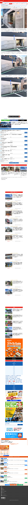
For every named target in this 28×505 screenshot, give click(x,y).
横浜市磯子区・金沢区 (8, 378)
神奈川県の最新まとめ (8, 375)
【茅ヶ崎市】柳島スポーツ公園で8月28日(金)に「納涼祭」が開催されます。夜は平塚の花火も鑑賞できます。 (17, 334)
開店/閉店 (11, 3)
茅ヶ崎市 (21, 382)
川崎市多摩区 (18, 378)
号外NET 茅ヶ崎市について (4, 495)
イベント (24, 3)
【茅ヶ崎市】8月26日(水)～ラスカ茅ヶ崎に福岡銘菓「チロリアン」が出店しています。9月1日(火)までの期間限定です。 (18, 322)
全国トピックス (2, 3)
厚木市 (6, 382)
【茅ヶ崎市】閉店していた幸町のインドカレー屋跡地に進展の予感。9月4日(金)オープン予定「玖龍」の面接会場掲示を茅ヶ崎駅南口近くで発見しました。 (18, 229)
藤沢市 (14, 382)
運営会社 (3, 488)
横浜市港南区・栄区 (14, 378)
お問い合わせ (3, 492)
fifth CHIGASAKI (18, 6)
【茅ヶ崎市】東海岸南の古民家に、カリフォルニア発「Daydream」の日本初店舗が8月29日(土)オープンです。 (18, 282)
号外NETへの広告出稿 (4, 491)
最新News (6, 3)
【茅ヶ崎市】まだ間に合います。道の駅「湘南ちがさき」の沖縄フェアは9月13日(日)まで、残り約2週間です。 (17, 310)
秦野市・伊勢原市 (10, 382)
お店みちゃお (17, 3)
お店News (14, 3)
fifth (20, 7)
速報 (26, 3)
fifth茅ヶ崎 (2, 178)
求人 (8, 3)
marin (5, 179)
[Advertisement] (14, 186)
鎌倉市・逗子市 (17, 382)
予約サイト (7, 75)
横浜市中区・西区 (13, 375)
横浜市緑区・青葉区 (18, 375)
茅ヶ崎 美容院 (5, 178)
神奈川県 (7, 5)
